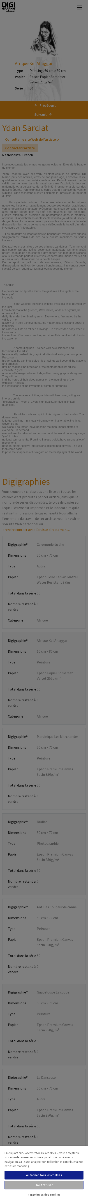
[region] (44, 1173)
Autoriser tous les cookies (44, 1175)
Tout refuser (44, 1185)
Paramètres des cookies (44, 1195)
